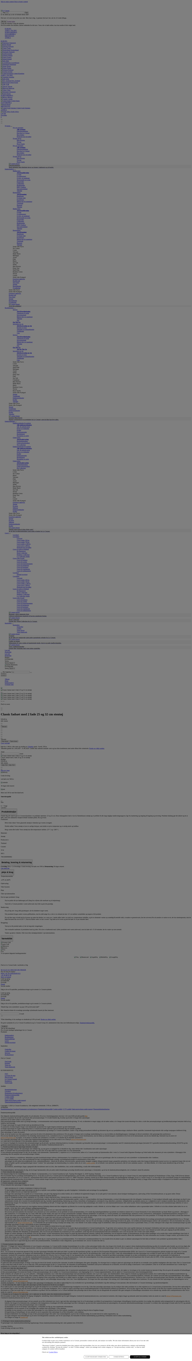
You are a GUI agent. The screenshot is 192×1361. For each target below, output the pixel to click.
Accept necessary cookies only (95, 1357)
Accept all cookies (140, 1357)
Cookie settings (119, 1357)
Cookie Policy (53, 1352)
